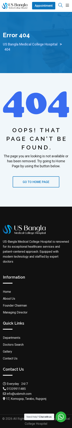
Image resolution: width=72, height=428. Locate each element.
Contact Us (10, 358)
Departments (11, 338)
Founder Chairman (15, 305)
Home (7, 292)
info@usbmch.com (18, 394)
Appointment (44, 5)
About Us (9, 298)
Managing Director (15, 312)
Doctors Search (13, 344)
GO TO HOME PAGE (36, 182)
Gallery (7, 351)
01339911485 (16, 389)
